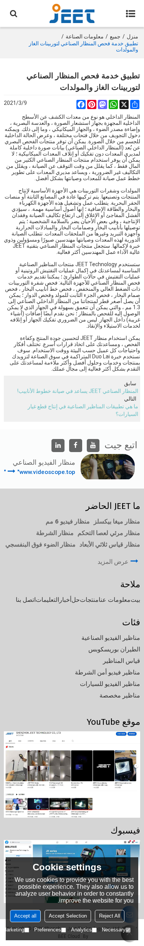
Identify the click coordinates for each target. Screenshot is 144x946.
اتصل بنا (26, 599)
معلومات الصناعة (85, 36)
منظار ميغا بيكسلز (117, 521)
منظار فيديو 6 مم (68, 521)
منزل (132, 36)
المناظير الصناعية (38, 264)
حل (75, 599)
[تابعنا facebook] (75, 445)
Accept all (25, 916)
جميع (115, 36)
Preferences (47, 930)
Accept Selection (68, 916)
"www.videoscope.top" (39, 472)
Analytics (81, 930)
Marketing (13, 930)
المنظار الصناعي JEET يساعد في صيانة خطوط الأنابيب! (77, 391)
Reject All (109, 916)
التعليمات (47, 599)
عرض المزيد (113, 561)
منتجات (89, 599)
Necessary (114, 930)
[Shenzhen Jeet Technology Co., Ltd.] (72, 13)
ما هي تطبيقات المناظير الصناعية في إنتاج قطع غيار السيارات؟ (83, 410)
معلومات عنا (115, 599)
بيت (135, 599)
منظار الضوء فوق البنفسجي (40, 544)
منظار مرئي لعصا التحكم (109, 533)
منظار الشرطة (55, 533)
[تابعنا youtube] (93, 445)
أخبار (65, 599)
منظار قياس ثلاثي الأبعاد (109, 544)
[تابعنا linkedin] (58, 445)
